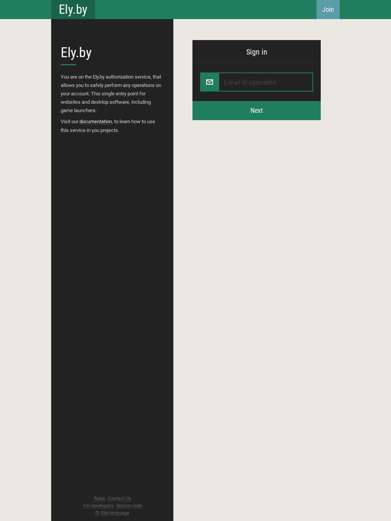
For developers (98, 505)
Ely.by (73, 9)
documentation (95, 121)
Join (328, 9)
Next (256, 110)
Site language (115, 513)
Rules (99, 498)
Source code (129, 505)
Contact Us (119, 498)
